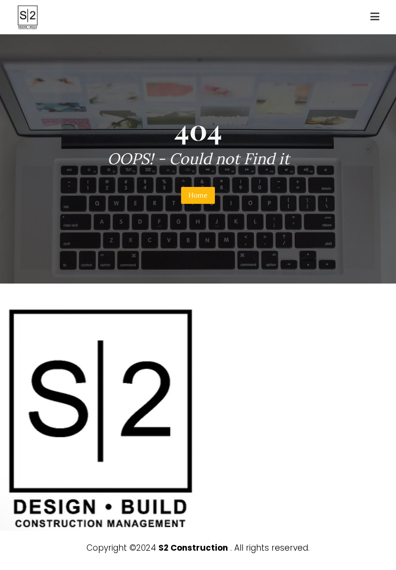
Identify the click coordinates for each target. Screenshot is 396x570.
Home (198, 195)
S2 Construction (193, 548)
